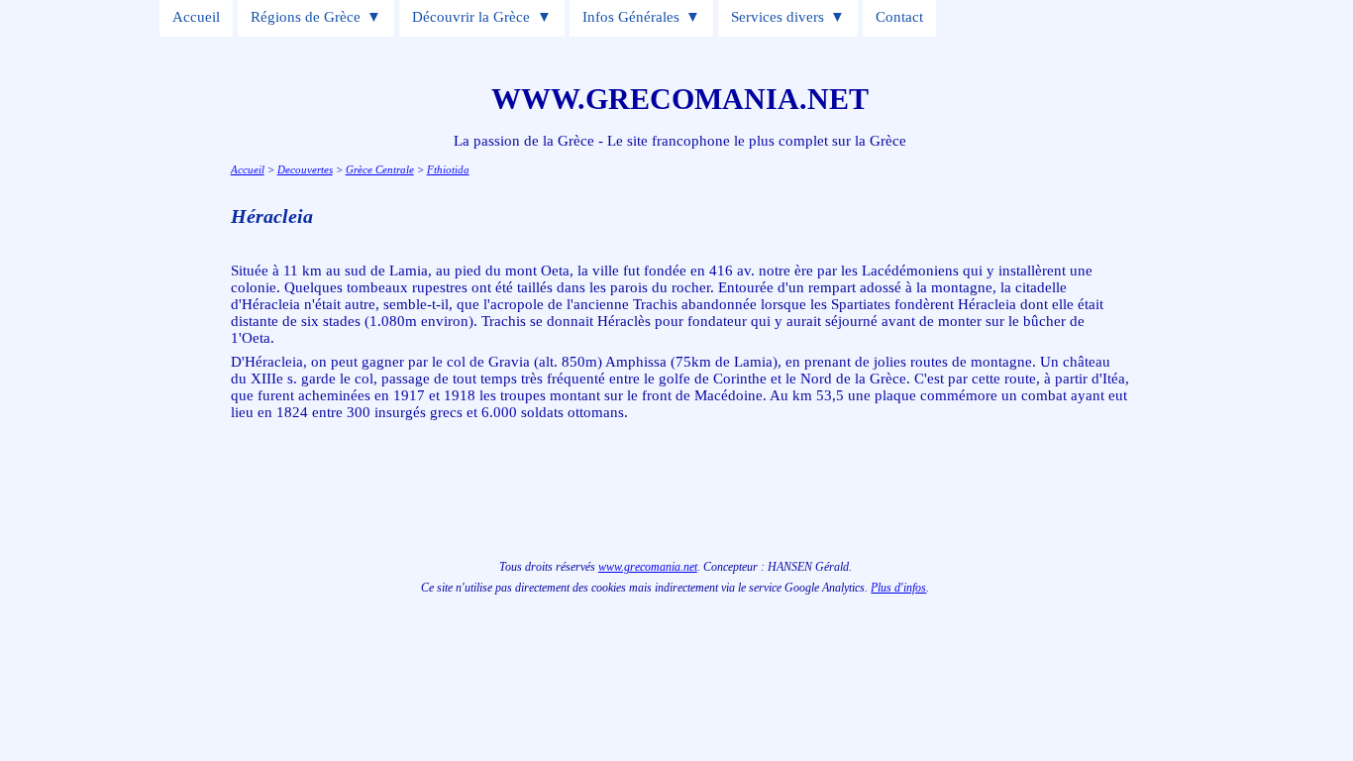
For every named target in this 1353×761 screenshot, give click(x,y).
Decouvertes (305, 169)
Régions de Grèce (306, 17)
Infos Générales (630, 17)
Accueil (196, 17)
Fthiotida (448, 169)
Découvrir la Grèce (471, 17)
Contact (899, 17)
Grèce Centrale (380, 169)
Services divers (777, 17)
